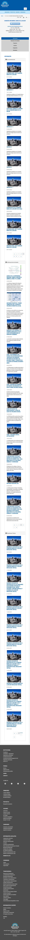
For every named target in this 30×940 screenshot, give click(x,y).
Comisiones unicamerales (8, 827)
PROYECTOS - (13, 12)
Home (2, 15)
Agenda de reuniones (7, 830)
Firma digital (5, 899)
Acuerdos (5, 843)
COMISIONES (22, 12)
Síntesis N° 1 (10, 187)
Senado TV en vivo (6, 820)
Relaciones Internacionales (8, 841)
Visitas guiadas (6, 864)
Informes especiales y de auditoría (9, 894)
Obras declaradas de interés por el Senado (11, 846)
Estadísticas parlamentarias (8, 844)
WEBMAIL (5, 916)
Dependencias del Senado (8, 755)
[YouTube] (5, 783)
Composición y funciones (8, 838)
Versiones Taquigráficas (7, 816)
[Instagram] (11, 783)
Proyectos (15, 43)
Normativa (15, 50)
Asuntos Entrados (6, 813)
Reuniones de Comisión (15, 40)
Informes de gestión (7, 893)
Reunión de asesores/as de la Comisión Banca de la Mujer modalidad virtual (14, 548)
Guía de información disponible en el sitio (11, 900)
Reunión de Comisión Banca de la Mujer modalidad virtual (15, 683)
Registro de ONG (6, 911)
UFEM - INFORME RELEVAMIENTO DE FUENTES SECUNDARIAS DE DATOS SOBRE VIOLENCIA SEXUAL (14, 386)
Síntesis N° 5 (10, 90)
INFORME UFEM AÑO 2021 (13, 483)
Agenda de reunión (15, 23)
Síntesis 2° (9, 167)
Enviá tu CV (5, 761)
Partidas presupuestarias (8, 882)
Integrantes (15, 48)
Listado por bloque (6, 794)
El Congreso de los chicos (8, 914)
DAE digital (5, 815)
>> (16, 527)
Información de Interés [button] (12, 262)
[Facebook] (24, 783)
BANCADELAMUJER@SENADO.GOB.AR (15, 26)
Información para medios (8, 771)
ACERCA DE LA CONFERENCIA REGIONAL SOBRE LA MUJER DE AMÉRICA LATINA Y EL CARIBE (14, 277)
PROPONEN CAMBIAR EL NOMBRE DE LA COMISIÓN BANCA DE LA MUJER (14, 110)
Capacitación (5, 865)
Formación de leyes (7, 839)
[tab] (15, 59)
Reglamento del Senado (7, 759)
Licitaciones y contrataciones (8, 879)
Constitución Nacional (7, 756)
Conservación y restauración (8, 912)
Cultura (4, 862)
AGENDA (5, 773)
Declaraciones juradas (7, 887)
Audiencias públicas (7, 897)
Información (15, 38)
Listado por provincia (7, 795)
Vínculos (15, 45)
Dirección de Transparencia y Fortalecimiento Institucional (9, 874)
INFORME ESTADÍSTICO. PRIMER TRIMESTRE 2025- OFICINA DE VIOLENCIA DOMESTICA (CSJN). (14, 304)
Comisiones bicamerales (7, 828)
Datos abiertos (6, 896)
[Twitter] (18, 783)
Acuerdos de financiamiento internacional (8, 889)
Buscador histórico (6, 797)
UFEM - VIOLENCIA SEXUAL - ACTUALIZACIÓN (13, 435)
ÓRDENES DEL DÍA (6, 855)
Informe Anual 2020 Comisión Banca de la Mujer (14, 246)
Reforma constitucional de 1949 (9, 852)
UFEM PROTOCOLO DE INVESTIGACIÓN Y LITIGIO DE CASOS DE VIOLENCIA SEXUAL (14, 410)
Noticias (4, 768)
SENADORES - (7, 12)
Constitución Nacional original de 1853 (10, 758)
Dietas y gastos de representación (9, 885)
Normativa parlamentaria (8, 876)
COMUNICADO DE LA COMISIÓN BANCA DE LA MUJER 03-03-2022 (14, 208)
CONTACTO (5, 775)
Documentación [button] (11, 59)
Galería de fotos (6, 769)
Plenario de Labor (6, 812)
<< (14, 254)
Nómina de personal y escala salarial (10, 884)
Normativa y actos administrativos (9, 878)
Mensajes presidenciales (7, 847)
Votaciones (5, 810)
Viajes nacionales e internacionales (10, 881)
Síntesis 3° (9, 147)
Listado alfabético (6, 792)
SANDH (4, 909)
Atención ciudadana (7, 908)
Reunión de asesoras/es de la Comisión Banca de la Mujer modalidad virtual (14, 626)
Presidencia (5, 752)
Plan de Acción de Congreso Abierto (10, 891)
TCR (4, 918)
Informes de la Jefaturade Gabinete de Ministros (8, 849)
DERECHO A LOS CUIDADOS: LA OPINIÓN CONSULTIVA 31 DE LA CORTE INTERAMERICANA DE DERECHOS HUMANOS (14, 332)
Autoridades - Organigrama (8, 753)
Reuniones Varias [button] (11, 533)
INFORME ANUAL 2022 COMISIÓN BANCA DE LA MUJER (14, 73)
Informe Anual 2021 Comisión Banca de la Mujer (14, 229)
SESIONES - (18, 12)
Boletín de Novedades (7, 818)
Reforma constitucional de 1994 (9, 853)
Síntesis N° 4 (10, 127)
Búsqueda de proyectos (7, 804)
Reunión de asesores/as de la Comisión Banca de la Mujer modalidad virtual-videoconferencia (14, 724)
